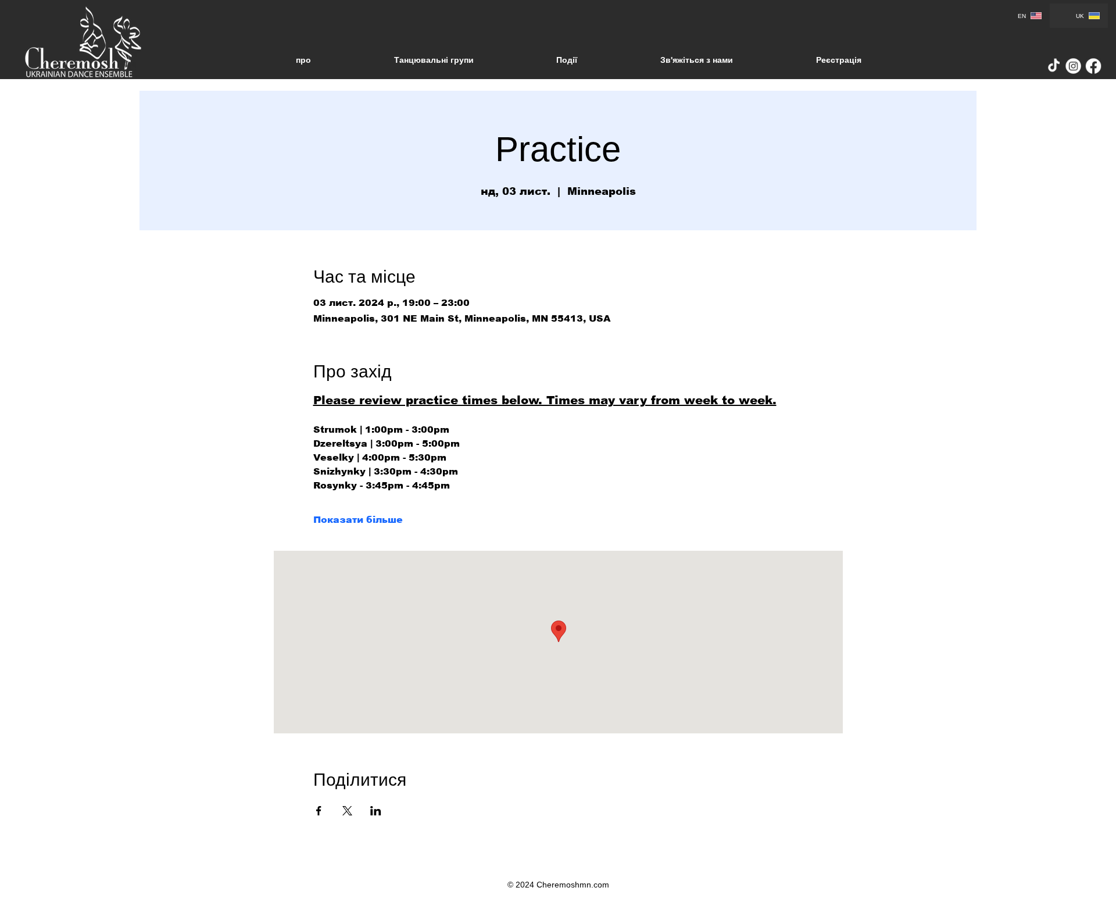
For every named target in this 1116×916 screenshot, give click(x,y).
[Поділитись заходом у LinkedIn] (375, 810)
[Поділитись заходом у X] (347, 810)
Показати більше (358, 520)
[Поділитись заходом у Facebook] (318, 810)
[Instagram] (1074, 66)
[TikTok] (1054, 66)
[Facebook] (1093, 66)
